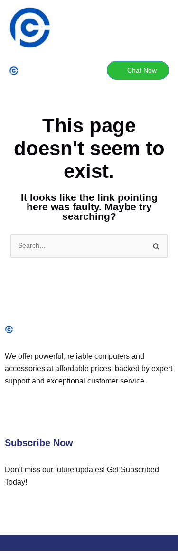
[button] (47, 70)
